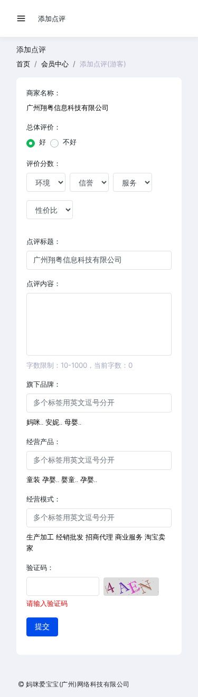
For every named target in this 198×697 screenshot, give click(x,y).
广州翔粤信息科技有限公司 (67, 108)
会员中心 (55, 64)
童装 (33, 480)
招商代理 (99, 537)
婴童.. (69, 480)
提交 (42, 627)
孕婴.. (50, 480)
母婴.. (72, 422)
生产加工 (40, 537)
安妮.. (53, 422)
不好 (70, 142)
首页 (23, 64)
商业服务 (129, 537)
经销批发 (69, 537)
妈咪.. (34, 422)
